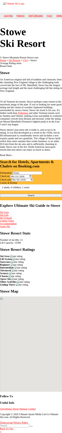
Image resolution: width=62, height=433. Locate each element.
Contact (32, 409)
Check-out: (5, 179)
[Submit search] (31, 426)
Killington (23, 113)
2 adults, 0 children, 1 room (15, 187)
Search (31, 195)
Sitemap (23, 409)
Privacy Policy (21, 422)
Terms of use (6, 422)
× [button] (0, 431)
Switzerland (35, 15)
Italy (49, 15)
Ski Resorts (14, 60)
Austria (8, 15)
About (15, 409)
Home (3, 60)
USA (25, 60)
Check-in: (5, 176)
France (21, 15)
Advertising (6, 409)
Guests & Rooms (8, 182)
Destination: (6, 172)
